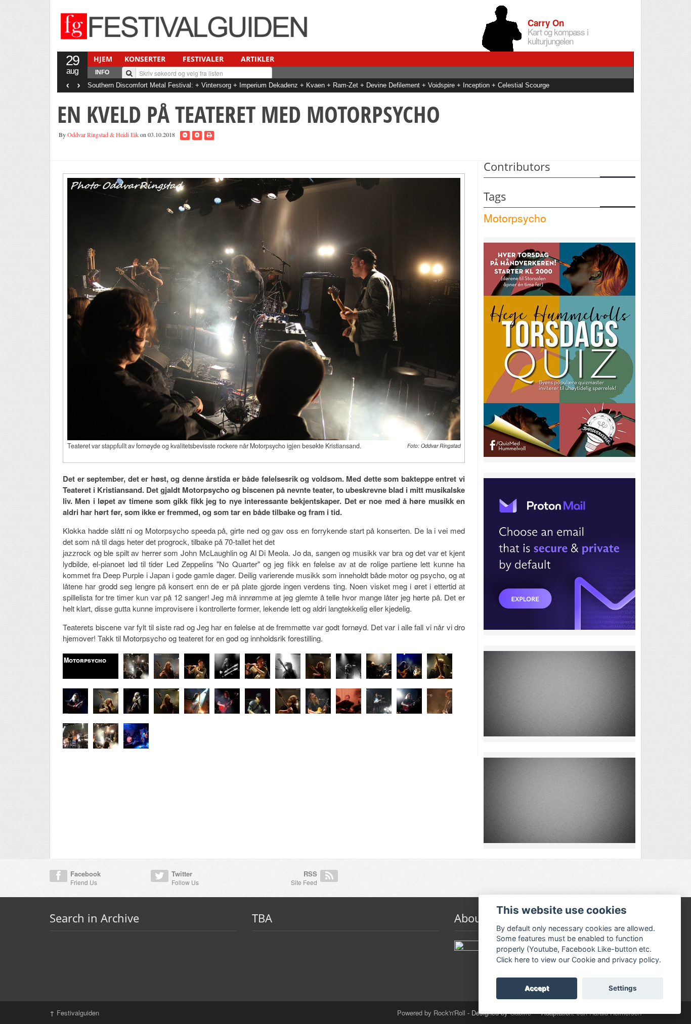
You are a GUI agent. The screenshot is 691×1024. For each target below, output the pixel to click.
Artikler (257, 59)
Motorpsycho (515, 217)
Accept (537, 988)
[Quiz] (559, 349)
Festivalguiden (74, 1012)
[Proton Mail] (559, 553)
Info (102, 72)
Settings (623, 988)
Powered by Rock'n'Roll (431, 1012)
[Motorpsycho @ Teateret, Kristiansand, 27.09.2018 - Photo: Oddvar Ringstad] (264, 307)
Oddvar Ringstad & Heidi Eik (103, 134)
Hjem (103, 59)
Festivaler (203, 59)
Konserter (144, 59)
